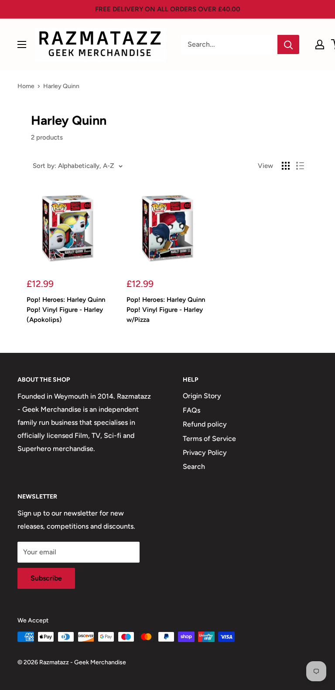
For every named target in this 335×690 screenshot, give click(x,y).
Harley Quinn (61, 86)
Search (194, 466)
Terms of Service (209, 438)
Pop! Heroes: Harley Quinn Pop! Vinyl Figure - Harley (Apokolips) (66, 310)
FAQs (191, 410)
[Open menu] (21, 44)
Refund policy (205, 424)
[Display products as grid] (286, 166)
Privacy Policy (205, 452)
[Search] (288, 44)
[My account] (319, 44)
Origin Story (202, 396)
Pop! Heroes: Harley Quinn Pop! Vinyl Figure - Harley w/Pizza (165, 310)
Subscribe (46, 578)
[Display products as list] (300, 166)
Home (25, 86)
